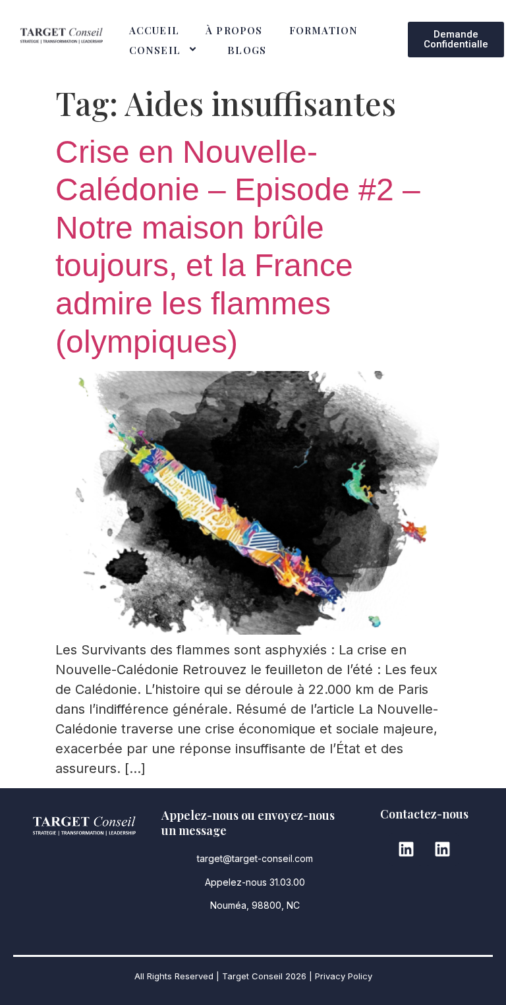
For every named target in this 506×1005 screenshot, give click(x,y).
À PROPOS (234, 30)
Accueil (154, 30)
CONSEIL (155, 50)
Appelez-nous (237, 882)
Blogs (246, 50)
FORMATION (323, 30)
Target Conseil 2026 (264, 976)
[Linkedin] (405, 849)
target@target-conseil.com (255, 858)
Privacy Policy (343, 976)
